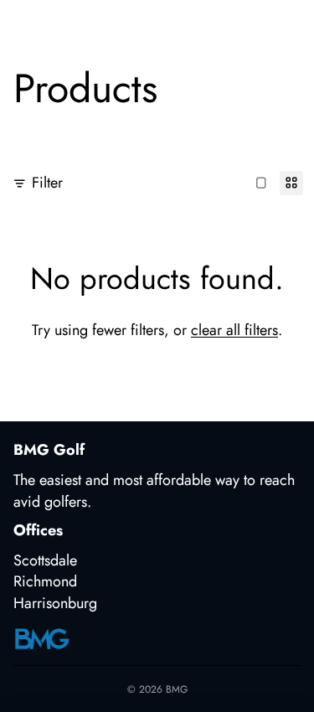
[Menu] (19, 25)
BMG (177, 689)
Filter (47, 183)
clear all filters (234, 330)
